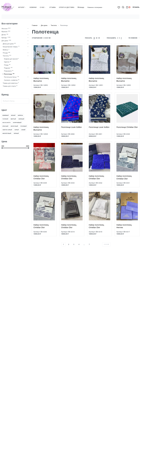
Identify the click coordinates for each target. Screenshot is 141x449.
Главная (34, 25)
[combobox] (15, 100)
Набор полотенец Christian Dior (41, 177)
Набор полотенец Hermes (124, 226)
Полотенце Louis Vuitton (71, 127)
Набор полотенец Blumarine (41, 79)
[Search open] (123, 7)
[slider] (2, 148)
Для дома (44, 25)
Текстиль (54, 25)
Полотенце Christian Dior (127, 127)
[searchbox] (15, 101)
